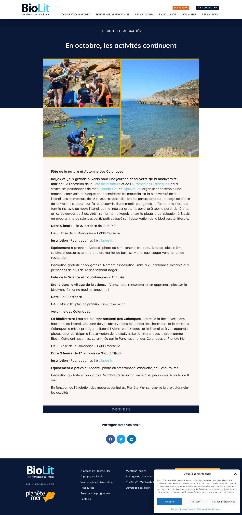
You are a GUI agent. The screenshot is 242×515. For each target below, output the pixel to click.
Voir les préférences (223, 501)
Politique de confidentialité (183, 509)
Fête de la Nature (107, 184)
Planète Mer (108, 189)
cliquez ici (106, 240)
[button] (235, 473)
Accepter (169, 501)
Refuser (196, 501)
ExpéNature (132, 189)
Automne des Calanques (150, 184)
